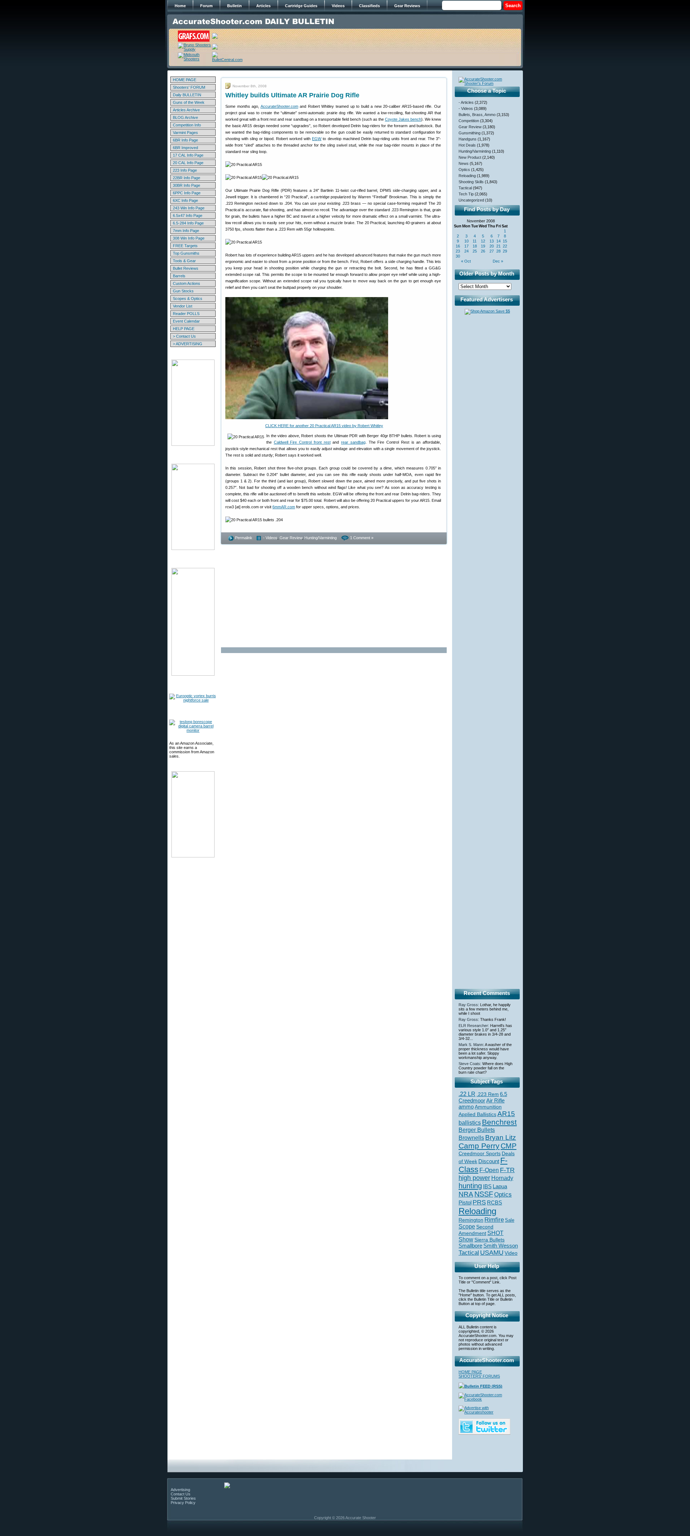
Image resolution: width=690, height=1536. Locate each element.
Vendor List (182, 306)
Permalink (243, 538)
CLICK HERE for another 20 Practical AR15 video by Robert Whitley (324, 426)
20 (491, 246)
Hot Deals (467, 145)
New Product (470, 157)
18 (475, 246)
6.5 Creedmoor (483, 1097)
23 (458, 251)
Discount (488, 1161)
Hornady (502, 1178)
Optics (464, 169)
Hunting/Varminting (320, 538)
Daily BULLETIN (187, 95)
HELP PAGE (183, 329)
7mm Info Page (186, 230)
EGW (316, 139)
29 (505, 251)
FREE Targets (185, 246)
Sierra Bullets (489, 1240)
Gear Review (291, 538)
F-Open (489, 1170)
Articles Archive (186, 110)
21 (498, 246)
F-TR (507, 1170)
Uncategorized (471, 200)
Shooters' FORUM (189, 87)
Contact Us (180, 1494)
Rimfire (494, 1219)
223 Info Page (185, 170)
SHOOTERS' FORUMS (479, 1376)
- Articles (466, 102)
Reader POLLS (186, 313)
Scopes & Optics (187, 298)
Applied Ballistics (477, 1114)
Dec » (498, 261)
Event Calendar (186, 321)
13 (491, 241)
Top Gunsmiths (186, 253)
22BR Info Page (186, 178)
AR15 (506, 1114)
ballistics (470, 1123)
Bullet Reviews (185, 268)
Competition (469, 121)
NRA (466, 1194)
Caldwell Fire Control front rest (302, 442)
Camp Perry (479, 1146)
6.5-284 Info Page (188, 223)
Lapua (500, 1186)
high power (474, 1177)
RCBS (494, 1203)
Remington (471, 1220)
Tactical (465, 188)
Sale (509, 1220)
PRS (479, 1202)
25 (475, 251)
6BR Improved (185, 147)
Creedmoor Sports (480, 1153)
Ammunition (488, 1107)
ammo (466, 1107)
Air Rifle (495, 1100)
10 (466, 241)
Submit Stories (183, 1498)
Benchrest (499, 1122)
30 (458, 256)
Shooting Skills (471, 182)
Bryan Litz (500, 1137)
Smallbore (470, 1246)
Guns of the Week (188, 102)
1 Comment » (361, 538)
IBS (487, 1186)
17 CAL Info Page (188, 155)
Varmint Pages (185, 132)
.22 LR (467, 1094)
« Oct (466, 261)
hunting (470, 1186)
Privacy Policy (183, 1502)
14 (498, 241)
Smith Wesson (500, 1246)
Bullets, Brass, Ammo (477, 114)
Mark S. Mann (471, 1044)
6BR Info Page (185, 140)
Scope (467, 1226)
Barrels (179, 276)
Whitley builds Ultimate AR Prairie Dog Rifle (292, 95)
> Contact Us (184, 336)
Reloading (467, 176)
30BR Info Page (186, 185)
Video (511, 1253)
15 (505, 241)
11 (475, 241)
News (464, 163)
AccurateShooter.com (279, 106)
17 (466, 246)
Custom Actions (186, 283)
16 (458, 246)
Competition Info (187, 125)
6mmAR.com (283, 507)
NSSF (483, 1194)
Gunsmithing (469, 133)
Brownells (471, 1137)
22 (505, 246)
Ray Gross (468, 1005)
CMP (508, 1146)
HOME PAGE (184, 80)
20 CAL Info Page (188, 163)
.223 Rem (488, 1094)
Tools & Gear (184, 261)
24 (466, 251)
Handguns (468, 139)
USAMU (491, 1252)
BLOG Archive (185, 117)
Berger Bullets (477, 1129)
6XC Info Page (185, 200)
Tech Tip (466, 194)
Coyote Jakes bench (403, 119)
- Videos (270, 538)
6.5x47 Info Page (187, 215)
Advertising (180, 1490)
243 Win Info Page (188, 208)
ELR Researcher (473, 1025)
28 (498, 251)
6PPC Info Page (187, 193)
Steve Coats (469, 1063)
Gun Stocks (183, 291)
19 (483, 246)
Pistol (465, 1202)
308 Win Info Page (188, 238)
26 (483, 251)
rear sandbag (353, 442)
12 (483, 241)
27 (491, 251)
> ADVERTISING (187, 344)
